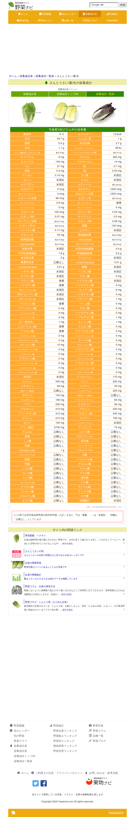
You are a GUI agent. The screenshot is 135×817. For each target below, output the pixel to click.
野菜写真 (24, 20)
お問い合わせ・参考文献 (103, 773)
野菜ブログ (91, 20)
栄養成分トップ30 (67, 94)
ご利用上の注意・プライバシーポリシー (59, 773)
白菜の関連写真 (33, 562)
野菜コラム (46, 20)
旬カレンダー (69, 13)
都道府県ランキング (65, 746)
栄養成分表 (91, 13)
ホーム (24, 13)
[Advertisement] (67, 49)
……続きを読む (65, 543)
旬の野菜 (19, 736)
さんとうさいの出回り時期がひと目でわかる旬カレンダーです (54, 555)
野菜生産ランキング (65, 730)
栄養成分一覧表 (45, 76)
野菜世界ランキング (65, 751)
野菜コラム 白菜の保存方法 (40, 586)
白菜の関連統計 (33, 574)
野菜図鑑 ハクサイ (35, 535)
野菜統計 (113, 13)
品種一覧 (68, 20)
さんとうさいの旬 (34, 551)
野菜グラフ (20, 741)
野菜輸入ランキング (65, 736)
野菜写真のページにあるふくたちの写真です (45, 566)
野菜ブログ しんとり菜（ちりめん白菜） (47, 601)
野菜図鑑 (46, 13)
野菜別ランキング (63, 741)
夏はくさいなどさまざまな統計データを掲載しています (51, 578)
